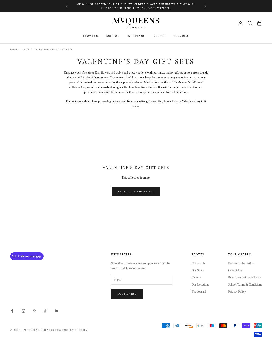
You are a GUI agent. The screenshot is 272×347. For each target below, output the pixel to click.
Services (181, 35)
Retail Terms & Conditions (244, 277)
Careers (196, 277)
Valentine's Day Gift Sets (53, 49)
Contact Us (198, 263)
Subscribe (127, 293)
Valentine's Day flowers (96, 72)
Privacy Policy (237, 291)
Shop (25, 49)
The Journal (199, 291)
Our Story (198, 270)
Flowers (90, 35)
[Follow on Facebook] (12, 311)
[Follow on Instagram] (23, 311)
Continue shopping (136, 191)
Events (159, 35)
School (112, 35)
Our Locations (200, 284)
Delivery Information (241, 263)
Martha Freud (152, 82)
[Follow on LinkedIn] (56, 311)
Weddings (136, 35)
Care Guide (235, 270)
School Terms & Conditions (245, 284)
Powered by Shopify (71, 330)
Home (14, 49)
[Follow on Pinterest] (34, 311)
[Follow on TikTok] (45, 311)
